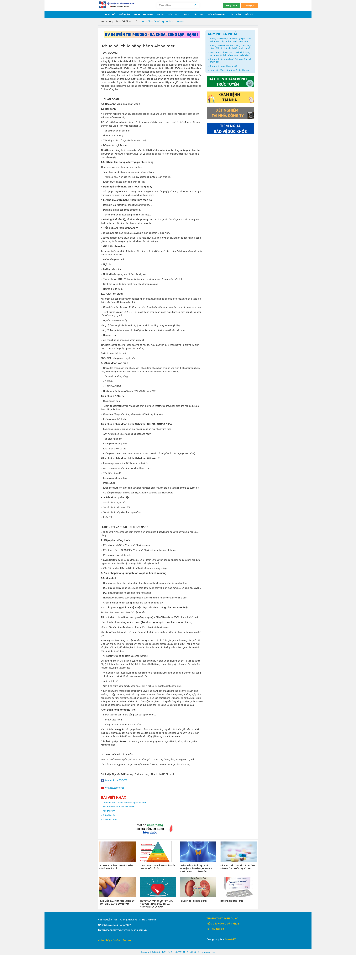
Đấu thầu (199, 14)
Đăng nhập (231, 5)
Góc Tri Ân (235, 14)
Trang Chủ (109, 14)
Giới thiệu (124, 14)
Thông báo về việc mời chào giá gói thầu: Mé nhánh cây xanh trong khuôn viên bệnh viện (230, 40)
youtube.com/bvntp (114, 788)
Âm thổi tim (109, 811)
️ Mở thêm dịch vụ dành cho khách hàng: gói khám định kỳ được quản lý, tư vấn (230, 53)
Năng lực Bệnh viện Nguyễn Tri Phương (230, 70)
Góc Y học (174, 14)
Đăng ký (250, 5)
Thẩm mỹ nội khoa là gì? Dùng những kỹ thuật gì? (230, 60)
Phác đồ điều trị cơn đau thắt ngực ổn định (125, 802)
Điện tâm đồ (109, 815)
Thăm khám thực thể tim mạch (119, 806)
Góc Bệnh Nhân (216, 14)
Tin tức (160, 14)
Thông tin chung (143, 14)
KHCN (186, 14)
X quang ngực (110, 819)
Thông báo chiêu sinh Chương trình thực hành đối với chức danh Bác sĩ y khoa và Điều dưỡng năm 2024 (230, 47)
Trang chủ (104, 21)
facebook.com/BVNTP (116, 780)
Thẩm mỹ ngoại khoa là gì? (223, 66)
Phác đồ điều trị (124, 21)
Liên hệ (249, 14)
